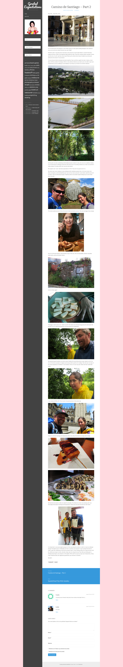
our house (35, 80)
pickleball (36, 82)
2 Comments (76, 10)
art (26, 63)
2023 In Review (35, 113)
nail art (27, 80)
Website (50, 643)
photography (29, 82)
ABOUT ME (27, 16)
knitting (32, 75)
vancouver (29, 92)
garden (37, 73)
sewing (28, 87)
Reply (57, 600)
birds (28, 63)
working (27, 97)
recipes (27, 85)
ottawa (31, 80)
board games (34, 63)
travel (33, 90)
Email (49, 637)
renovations (32, 85)
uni (37, 90)
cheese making (30, 65)
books (26, 65)
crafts (37, 65)
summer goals (28, 90)
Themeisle (80, 664)
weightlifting (33, 95)
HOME (26, 13)
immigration (27, 75)
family (27, 70)
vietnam (39, 92)
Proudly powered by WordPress (65, 664)
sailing (26, 87)
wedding (27, 95)
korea (36, 75)
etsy (38, 67)
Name (49, 632)
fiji (29, 70)
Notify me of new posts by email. (57, 651)
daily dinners (33, 67)
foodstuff (28, 72)
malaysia (29, 78)
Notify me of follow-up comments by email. (59, 648)
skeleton (32, 87)
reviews (37, 85)
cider (34, 65)
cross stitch (27, 67)
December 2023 (35, 110)
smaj (36, 87)
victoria (35, 93)
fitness (32, 70)
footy (34, 73)
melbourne (35, 78)
